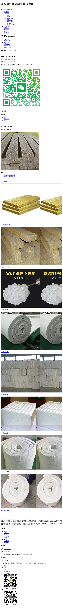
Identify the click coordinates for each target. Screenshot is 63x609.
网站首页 (6, 117)
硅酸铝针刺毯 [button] (7, 47)
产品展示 (6, 119)
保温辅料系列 (10, 23)
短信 (5, 567)
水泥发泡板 (10, 21)
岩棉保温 (9, 16)
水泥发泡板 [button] (7, 44)
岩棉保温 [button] (6, 39)
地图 (5, 569)
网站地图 (33, 563)
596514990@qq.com (9, 551)
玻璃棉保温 (10, 18)
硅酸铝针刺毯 (10, 24)
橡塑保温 (9, 20)
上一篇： (9, 176)
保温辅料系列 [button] (7, 45)
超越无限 (43, 563)
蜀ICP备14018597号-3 (25, 563)
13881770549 (7, 549)
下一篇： (9, 175)
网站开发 (38, 563)
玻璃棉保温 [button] (7, 40)
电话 (5, 566)
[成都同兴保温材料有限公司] (31, 4)
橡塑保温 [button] (6, 42)
